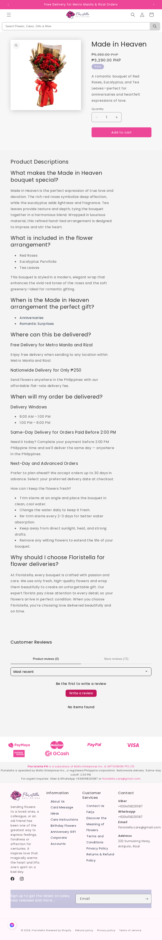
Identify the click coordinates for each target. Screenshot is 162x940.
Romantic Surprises (37, 323)
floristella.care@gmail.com (121, 778)
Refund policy (84, 930)
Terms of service (130, 930)
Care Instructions (64, 819)
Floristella (38, 930)
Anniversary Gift (63, 832)
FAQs (90, 812)
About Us (58, 801)
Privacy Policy (97, 848)
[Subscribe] (146, 899)
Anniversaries (32, 317)
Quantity (98, 109)
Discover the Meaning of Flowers (96, 824)
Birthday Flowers (63, 826)
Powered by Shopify (59, 930)
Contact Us (95, 806)
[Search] (155, 26)
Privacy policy (106, 930)
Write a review (81, 693)
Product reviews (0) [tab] (46, 658)
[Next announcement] (153, 4)
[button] (9, 14)
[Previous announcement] (8, 4)
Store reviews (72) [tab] (116, 658)
